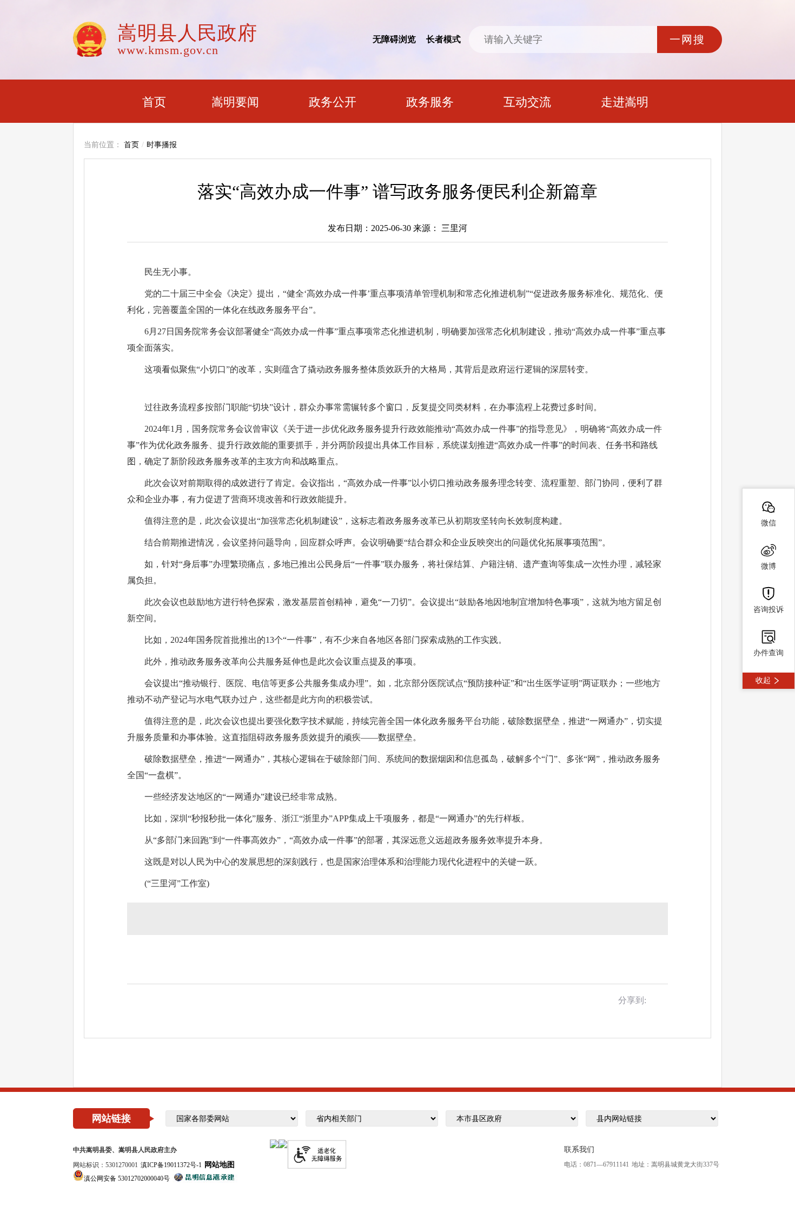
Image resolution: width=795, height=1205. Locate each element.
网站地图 (219, 1165)
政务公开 (332, 102)
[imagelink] (274, 1144)
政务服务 (430, 102)
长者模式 (443, 39)
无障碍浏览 (394, 39)
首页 (154, 102)
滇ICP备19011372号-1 (171, 1165)
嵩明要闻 (235, 102)
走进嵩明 (624, 102)
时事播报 (162, 145)
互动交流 (527, 102)
